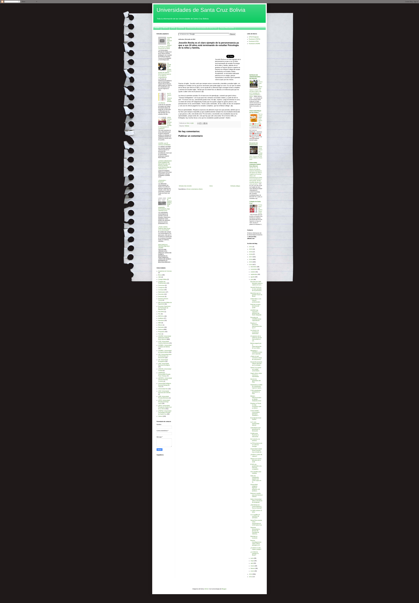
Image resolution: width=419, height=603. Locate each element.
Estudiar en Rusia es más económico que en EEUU (255, 406)
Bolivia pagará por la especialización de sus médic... (255, 346)
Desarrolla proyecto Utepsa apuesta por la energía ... (256, 363)
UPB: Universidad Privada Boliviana (163, 397)
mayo (252, 561)
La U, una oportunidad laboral (254, 423)
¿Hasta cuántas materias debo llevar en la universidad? (164, 228)
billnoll (206, 589)
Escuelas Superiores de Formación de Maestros (164, 308)
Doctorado (161, 296)
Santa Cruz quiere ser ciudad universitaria (255, 369)
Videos (160, 416)
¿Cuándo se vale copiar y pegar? (255, 548)
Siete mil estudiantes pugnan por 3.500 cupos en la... (255, 479)
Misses (160, 325)
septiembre (254, 274)
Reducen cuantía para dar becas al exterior (256, 495)
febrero (253, 568)
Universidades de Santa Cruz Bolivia (201, 10)
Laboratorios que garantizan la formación (255, 429)
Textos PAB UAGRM (227, 28)
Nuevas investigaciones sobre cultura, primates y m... (255, 543)
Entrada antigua (235, 186)
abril (252, 563)
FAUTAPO (161, 311)
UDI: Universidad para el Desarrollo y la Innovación (164, 356)
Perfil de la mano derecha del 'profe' (255, 306)
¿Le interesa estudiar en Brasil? (254, 553)
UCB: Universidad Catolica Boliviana (163, 342)
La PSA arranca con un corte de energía (256, 444)
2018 (250, 254)
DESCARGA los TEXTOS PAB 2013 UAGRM (164, 246)
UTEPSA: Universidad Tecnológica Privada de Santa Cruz (164, 412)
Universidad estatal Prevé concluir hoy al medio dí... (256, 450)
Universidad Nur (163, 389)
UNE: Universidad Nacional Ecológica (164, 364)
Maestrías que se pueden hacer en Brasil (256, 294)
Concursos (161, 285)
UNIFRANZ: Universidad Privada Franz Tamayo (164, 374)
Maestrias (161, 320)
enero (252, 571)
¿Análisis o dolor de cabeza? (256, 455)
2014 (250, 264)
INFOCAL (161, 316)
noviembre (254, 269)
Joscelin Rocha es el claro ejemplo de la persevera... (256, 289)
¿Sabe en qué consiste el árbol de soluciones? (256, 358)
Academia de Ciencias (165, 271)
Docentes (161, 294)
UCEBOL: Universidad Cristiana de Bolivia (165, 346)
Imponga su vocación (253, 537)
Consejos (161, 290)
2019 (250, 252)
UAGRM (181, 28)
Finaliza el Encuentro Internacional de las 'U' (256, 325)
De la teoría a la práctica (255, 439)
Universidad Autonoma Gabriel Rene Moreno (255, 164)
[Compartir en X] (202, 123)
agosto (253, 277)
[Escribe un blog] (200, 123)
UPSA (173, 28)
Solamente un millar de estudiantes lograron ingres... (256, 386)
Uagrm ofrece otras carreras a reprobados (256, 375)
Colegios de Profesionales (162, 282)
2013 (250, 574)
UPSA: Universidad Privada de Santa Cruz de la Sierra (165, 407)
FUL (159, 314)
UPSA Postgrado (254, 37)
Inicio (211, 186)
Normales (161, 327)
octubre (253, 272)
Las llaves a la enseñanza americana (254, 332)
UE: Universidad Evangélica (163, 360)
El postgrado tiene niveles (255, 418)
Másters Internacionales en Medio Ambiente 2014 (255, 398)
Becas (160, 275)
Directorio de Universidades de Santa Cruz (202, 28)
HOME (157, 28)
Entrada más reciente (185, 186)
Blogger (224, 589)
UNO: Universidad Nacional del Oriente (164, 391)
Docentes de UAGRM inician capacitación (255, 319)
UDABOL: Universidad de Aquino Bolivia (165, 351)
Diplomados (161, 292)
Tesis (159, 334)
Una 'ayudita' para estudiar (255, 472)
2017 (250, 257)
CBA (159, 277)
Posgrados (161, 331)
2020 (250, 249)
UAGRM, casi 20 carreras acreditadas (164, 143)
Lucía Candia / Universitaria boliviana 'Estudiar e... (255, 413)
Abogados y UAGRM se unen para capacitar (256, 352)
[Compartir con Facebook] (204, 123)
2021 (250, 246)
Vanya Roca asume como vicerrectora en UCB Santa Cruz (256, 523)
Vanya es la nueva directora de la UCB (255, 460)
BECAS (165, 28)
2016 (250, 259)
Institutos (160, 318)
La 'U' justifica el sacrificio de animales (255, 516)
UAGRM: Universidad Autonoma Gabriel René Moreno (164, 337)
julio (252, 279)
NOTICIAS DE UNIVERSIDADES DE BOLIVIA (254, 76)
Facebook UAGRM (254, 43)
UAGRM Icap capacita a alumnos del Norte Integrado (255, 312)
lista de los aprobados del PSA (255, 380)
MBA (159, 323)
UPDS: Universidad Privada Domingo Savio (164, 401)
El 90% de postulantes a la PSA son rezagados (255, 467)
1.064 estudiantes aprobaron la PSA (255, 392)
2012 (250, 576)
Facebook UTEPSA (254, 39)
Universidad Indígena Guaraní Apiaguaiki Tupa (164, 385)
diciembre (254, 267)
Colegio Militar (162, 279)
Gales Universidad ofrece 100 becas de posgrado (256, 500)
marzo (253, 566)
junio (252, 558)
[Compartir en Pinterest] (206, 123)
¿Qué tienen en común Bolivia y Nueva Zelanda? (256, 506)
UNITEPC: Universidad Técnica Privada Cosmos (165, 379)
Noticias (187, 126)
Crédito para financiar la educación (254, 435)
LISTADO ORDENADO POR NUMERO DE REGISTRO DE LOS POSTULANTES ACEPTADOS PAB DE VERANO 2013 (165, 165)
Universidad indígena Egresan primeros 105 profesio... (255, 488)
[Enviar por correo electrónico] (198, 123)
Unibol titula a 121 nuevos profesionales (255, 300)
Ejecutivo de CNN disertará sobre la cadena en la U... (256, 283)
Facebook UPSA (254, 41)
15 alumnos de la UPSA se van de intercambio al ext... (256, 338)
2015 (250, 262)
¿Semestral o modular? (162, 181)
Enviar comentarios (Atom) (195, 189)
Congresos (161, 287)
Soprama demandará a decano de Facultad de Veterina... (255, 531)
